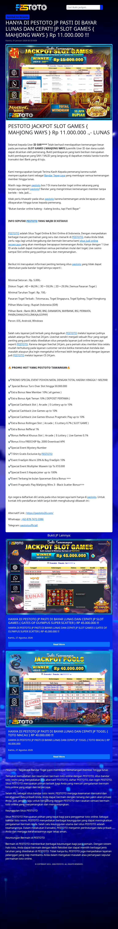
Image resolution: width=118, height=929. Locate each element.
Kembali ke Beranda (17, 16)
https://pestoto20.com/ (39, 513)
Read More (59, 644)
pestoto (36, 185)
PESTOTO (31, 221)
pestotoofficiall (29, 525)
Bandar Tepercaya (54, 175)
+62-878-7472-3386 (32, 519)
